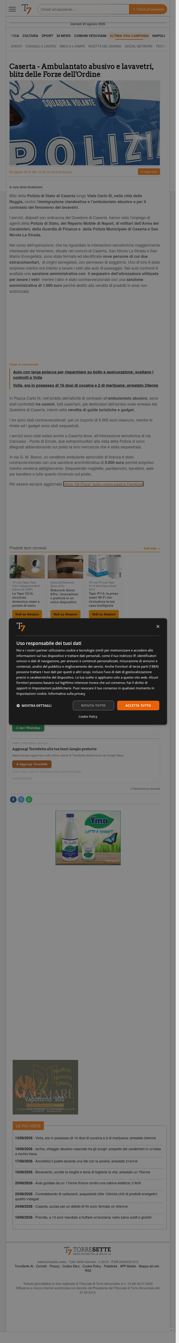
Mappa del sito (149, 1266)
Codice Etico (71, 1266)
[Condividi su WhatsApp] (29, 799)
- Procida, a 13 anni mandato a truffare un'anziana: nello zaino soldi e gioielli (83, 1217)
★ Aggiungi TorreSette (32, 764)
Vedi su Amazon (27, 614)
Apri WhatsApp (29, 728)
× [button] (157, 626)
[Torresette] (26, 9)
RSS (88, 1270)
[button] (34, 705)
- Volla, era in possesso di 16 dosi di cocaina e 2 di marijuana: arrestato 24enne (85, 1137)
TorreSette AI (24, 1266)
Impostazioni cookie (31, 693)
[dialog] (88, 671)
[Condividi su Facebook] (13, 799)
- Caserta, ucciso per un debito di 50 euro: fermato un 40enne (71, 1206)
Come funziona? (22, 778)
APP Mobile (128, 1266)
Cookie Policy (92, 1266)
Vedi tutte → (152, 548)
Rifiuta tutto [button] (93, 705)
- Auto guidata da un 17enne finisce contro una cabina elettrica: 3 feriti (78, 1182)
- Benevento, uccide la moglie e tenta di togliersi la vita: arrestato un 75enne (82, 1171)
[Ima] (88, 838)
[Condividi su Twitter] (21, 799)
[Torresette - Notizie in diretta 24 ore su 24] (88, 1251)
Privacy (55, 1266)
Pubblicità (110, 1266)
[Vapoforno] (45, 1087)
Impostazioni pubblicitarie (51, 688)
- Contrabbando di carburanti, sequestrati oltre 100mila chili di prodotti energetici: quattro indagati (86, 1196)
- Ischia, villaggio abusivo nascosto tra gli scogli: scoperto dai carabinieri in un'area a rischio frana (88, 1151)
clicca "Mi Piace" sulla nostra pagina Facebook (103, 484)
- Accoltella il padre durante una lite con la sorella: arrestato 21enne (76, 1161)
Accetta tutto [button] (138, 705)
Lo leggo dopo (149, 171)
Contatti (41, 1266)
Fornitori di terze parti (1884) (136, 666)
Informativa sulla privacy (66, 693)
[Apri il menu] (12, 9)
